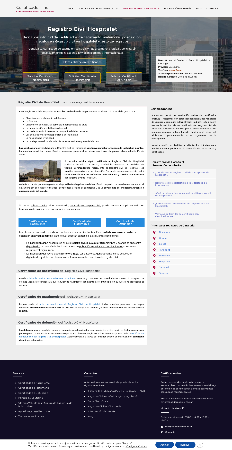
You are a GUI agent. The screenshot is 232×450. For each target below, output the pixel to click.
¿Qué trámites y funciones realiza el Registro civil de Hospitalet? (183, 194)
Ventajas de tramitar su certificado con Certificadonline (177, 215)
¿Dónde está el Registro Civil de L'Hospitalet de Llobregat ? (182, 173)
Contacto (212, 8)
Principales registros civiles (139, 8)
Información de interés (177, 8)
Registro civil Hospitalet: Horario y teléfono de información (181, 183)
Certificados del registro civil (97, 8)
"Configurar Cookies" (136, 446)
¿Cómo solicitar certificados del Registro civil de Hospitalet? (182, 204)
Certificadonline (32, 7)
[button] (183, 174)
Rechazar (185, 444)
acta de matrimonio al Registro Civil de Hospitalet (70, 304)
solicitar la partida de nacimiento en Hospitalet (51, 278)
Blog (198, 8)
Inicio (71, 8)
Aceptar (164, 444)
